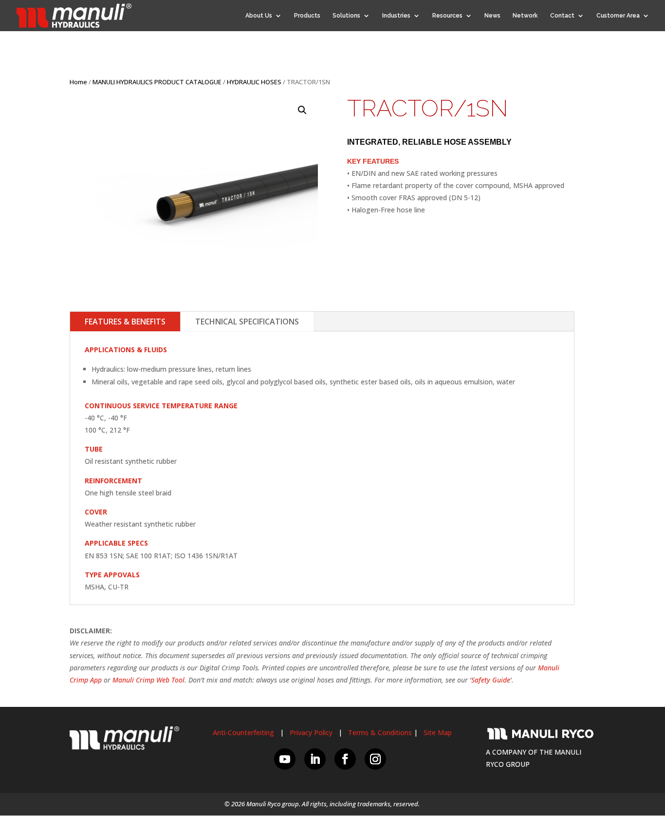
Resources (447, 15)
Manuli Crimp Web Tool (148, 679)
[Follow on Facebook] (345, 759)
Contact (562, 15)
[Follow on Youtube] (285, 759)
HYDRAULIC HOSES (254, 81)
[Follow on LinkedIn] (315, 759)
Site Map (438, 732)
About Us (258, 15)
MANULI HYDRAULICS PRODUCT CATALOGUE (157, 81)
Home (78, 81)
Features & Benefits (125, 321)
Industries (396, 15)
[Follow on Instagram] (375, 759)
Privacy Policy (311, 732)
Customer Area (618, 15)
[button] (302, 110)
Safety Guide (490, 679)
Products (307, 15)
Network (525, 15)
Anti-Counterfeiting (243, 732)
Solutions (346, 15)
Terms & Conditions (380, 732)
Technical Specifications (247, 321)
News (492, 15)
